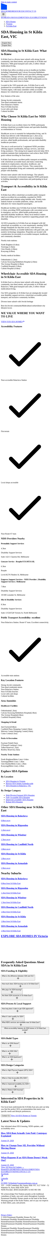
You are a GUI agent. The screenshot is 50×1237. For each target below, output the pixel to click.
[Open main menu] (3, 14)
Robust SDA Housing (14, 802)
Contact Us (6, 1116)
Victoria (9, 24)
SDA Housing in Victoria (15, 781)
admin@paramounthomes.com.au (24, 1183)
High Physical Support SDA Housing (20, 795)
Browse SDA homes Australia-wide (19, 783)
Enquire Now (6, 43)
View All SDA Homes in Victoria (24, 1116)
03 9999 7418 (6, 1183)
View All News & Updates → (12, 1167)
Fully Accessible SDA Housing (18, 797)
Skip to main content (9, 2)
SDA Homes (11, 22)
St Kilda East (11, 26)
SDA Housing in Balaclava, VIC (18, 786)
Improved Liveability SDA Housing (19, 800)
